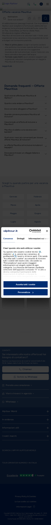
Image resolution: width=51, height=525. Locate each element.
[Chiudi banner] (47, 231)
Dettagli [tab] (20, 238)
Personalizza (24, 292)
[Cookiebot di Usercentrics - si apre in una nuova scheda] (30, 231)
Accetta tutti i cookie (25, 284)
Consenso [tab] (8, 238)
